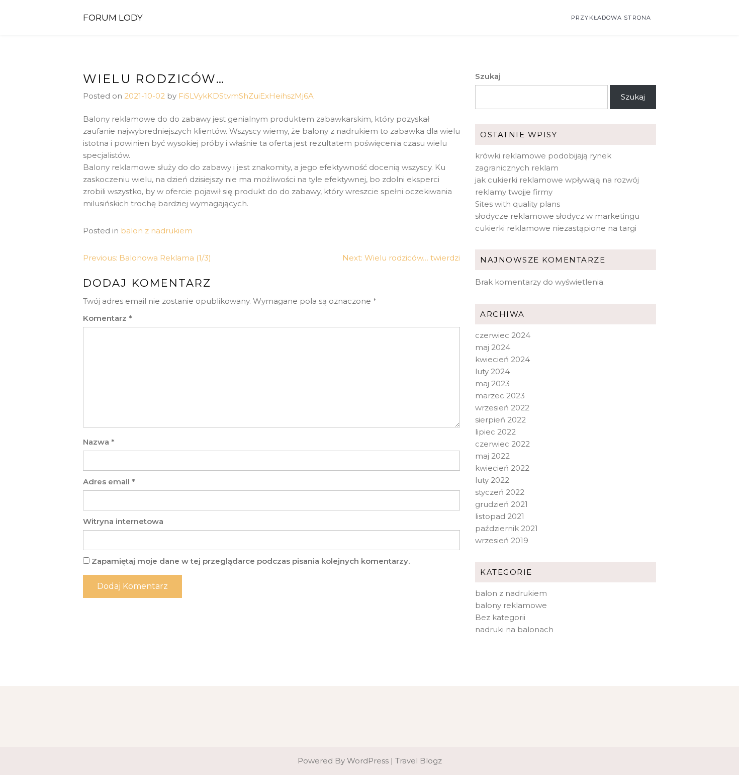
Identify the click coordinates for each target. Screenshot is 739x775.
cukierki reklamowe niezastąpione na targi (555, 228)
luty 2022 (492, 480)
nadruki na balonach (514, 629)
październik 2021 (506, 528)
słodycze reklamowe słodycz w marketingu (557, 216)
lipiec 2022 (495, 432)
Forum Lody (113, 18)
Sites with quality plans (517, 204)
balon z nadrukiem (157, 230)
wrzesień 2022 (502, 407)
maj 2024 (492, 347)
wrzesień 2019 (501, 540)
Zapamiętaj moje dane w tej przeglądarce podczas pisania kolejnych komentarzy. (250, 561)
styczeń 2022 (499, 492)
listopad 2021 (499, 516)
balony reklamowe (511, 605)
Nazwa (99, 442)
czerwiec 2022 (502, 444)
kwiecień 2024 (502, 359)
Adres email (109, 481)
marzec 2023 (500, 395)
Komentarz (107, 318)
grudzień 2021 (501, 504)
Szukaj (488, 76)
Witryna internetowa (123, 521)
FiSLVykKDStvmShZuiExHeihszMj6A (246, 96)
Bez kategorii (500, 617)
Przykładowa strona (611, 17)
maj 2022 (492, 456)
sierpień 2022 (500, 419)
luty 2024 (492, 371)
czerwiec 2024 (502, 335)
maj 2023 (492, 383)
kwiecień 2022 (502, 468)
